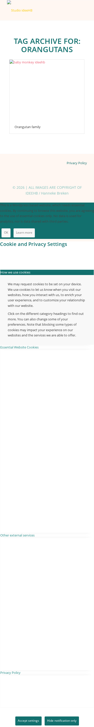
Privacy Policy (77, 163)
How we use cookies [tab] (15, 272)
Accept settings (28, 720)
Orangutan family (28, 127)
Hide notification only (61, 720)
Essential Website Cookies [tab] (19, 347)
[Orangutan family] (47, 90)
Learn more (24, 232)
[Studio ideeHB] (39, 10)
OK (6, 232)
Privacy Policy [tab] (10, 672)
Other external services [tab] (17, 535)
